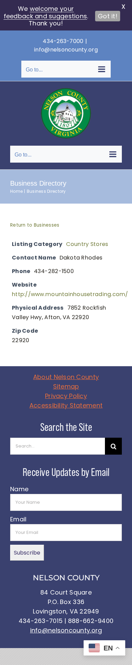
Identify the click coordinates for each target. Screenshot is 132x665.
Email (18, 519)
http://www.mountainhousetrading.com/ (70, 294)
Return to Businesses (34, 225)
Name (19, 489)
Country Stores (87, 244)
